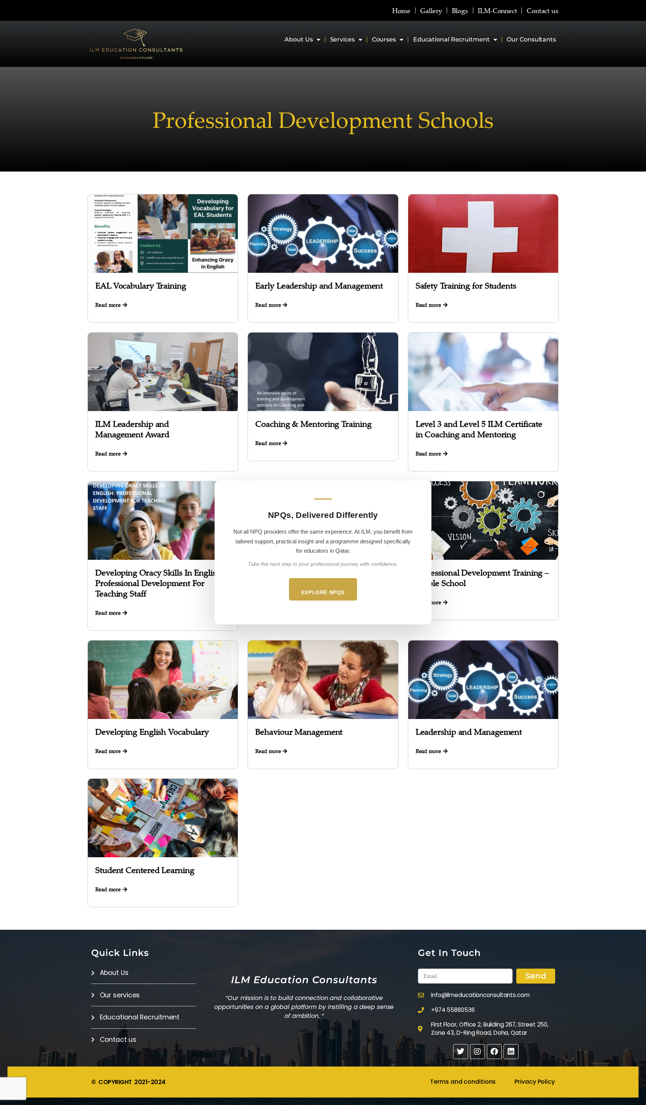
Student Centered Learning (144, 869)
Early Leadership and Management (319, 285)
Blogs (460, 10)
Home (401, 10)
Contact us (543, 10)
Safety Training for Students (466, 285)
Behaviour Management (298, 731)
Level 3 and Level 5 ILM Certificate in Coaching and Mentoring (479, 428)
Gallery (431, 10)
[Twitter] (460, 1051)
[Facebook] (494, 1051)
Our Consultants (531, 39)
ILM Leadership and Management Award (132, 428)
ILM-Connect (497, 10)
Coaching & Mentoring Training (313, 423)
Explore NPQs (323, 592)
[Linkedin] (511, 1051)
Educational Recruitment (451, 39)
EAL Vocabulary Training (140, 285)
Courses (384, 39)
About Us (298, 39)
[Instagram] (477, 1051)
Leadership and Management (469, 731)
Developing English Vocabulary (152, 731)
